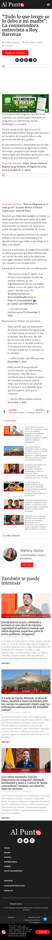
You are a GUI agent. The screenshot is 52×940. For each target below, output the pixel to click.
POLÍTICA (7, 857)
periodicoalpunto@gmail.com (32, 904)
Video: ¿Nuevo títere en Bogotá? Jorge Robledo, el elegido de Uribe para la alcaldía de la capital (24, 166)
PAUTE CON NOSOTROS (13, 871)
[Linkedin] (45, 919)
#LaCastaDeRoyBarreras (20, 297)
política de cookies (17, 935)
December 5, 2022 (17, 361)
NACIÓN (7, 853)
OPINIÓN (7, 866)
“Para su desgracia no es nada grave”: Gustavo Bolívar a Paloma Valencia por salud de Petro (25, 207)
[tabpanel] (26, 478)
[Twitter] (26, 840)
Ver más (27, 565)
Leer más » (5, 663)
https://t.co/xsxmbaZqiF (20, 300)
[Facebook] (19, 840)
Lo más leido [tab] (9, 420)
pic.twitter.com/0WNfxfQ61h (22, 303)
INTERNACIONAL (10, 862)
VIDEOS (7, 848)
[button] (48, 4)
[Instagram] (32, 840)
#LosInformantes (17, 293)
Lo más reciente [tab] (11, 535)
